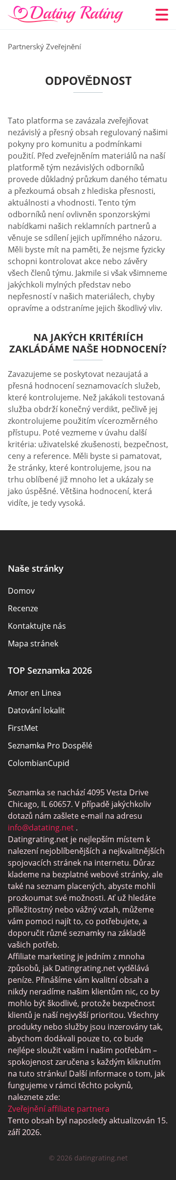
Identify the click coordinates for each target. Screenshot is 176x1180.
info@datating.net (41, 827)
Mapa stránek (33, 643)
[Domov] (66, 14)
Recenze (23, 608)
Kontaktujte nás (37, 626)
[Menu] (161, 15)
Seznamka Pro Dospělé (50, 745)
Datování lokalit (36, 710)
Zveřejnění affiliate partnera (59, 1108)
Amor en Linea (34, 692)
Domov (21, 590)
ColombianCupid (38, 763)
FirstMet (23, 728)
